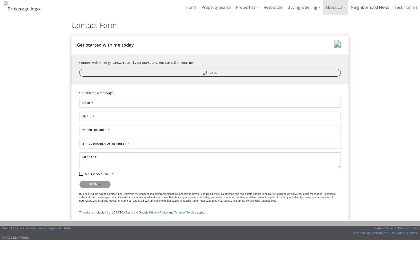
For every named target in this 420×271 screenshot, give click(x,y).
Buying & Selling (305, 10)
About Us (336, 10)
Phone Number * (95, 130)
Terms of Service (185, 212)
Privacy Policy (158, 212)
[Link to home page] (24, 7)
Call (213, 72)
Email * (88, 116)
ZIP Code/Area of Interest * (106, 143)
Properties (248, 10)
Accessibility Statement (370, 233)
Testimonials (406, 7)
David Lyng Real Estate (54, 228)
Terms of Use (383, 228)
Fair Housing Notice (404, 233)
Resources (273, 7)
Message (89, 157)
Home (191, 7)
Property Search (216, 7)
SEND (93, 184)
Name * (88, 103)
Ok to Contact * (99, 173)
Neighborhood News (370, 7)
